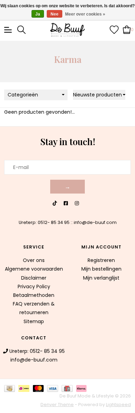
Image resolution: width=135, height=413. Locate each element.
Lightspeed (118, 404)
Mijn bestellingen (101, 268)
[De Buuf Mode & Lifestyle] (67, 30)
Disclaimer (33, 277)
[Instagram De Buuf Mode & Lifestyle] (77, 203)
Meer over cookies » (85, 14)
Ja (37, 14)
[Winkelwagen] (127, 29)
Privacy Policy (34, 286)
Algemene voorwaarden (34, 268)
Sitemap (34, 321)
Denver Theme (57, 404)
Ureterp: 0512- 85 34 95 (44, 222)
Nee (54, 14)
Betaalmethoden (33, 295)
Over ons (34, 260)
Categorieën (23, 94)
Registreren (101, 260)
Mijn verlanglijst (101, 277)
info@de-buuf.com (95, 222)
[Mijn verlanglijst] (114, 29)
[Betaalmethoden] (11, 388)
